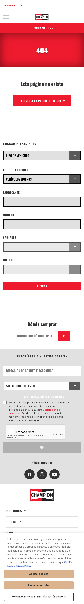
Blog (9, 532)
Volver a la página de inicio (41, 101)
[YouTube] (54, 474)
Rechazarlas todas (39, 585)
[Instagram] (42, 474)
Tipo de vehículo (16, 169)
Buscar (42, 286)
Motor (8, 260)
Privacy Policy (23, 566)
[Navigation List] (6, 17)
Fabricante (11, 192)
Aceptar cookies (39, 574)
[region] (42, 568)
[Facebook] (29, 474)
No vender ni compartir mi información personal (39, 596)
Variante (9, 237)
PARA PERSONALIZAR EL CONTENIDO (44, 397)
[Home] (42, 17)
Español (11, 5)
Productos (14, 510)
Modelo (8, 215)
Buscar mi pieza (42, 28)
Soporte (12, 521)
